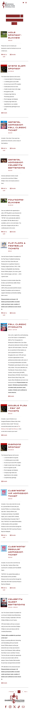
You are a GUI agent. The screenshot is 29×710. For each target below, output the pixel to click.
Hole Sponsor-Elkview (15, 35)
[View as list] (15, 23)
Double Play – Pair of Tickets (17, 408)
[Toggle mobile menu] (26, 2)
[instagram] (10, 707)
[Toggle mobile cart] (23, 2)
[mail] (23, 707)
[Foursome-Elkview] (4, 201)
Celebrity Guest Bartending (16, 602)
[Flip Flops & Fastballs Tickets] (4, 245)
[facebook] (6, 707)
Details (13, 54)
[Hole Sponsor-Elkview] (4, 34)
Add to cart (5, 55)
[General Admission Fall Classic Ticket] (4, 125)
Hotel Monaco (14, 429)
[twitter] (14, 707)
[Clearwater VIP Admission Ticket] (4, 492)
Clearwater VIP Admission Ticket (18, 493)
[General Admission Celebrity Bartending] (4, 160)
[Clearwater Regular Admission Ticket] (4, 548)
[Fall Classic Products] (4, 327)
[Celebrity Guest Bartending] (4, 602)
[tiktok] (19, 707)
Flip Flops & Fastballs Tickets (17, 245)
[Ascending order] (21, 16)
